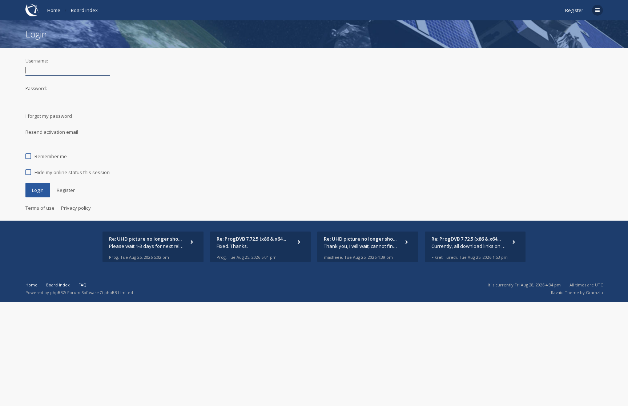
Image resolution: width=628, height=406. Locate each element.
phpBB (56, 292)
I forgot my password (48, 116)
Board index (84, 10)
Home (53, 10)
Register (574, 10)
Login (38, 190)
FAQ (82, 285)
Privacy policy (76, 208)
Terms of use (40, 208)
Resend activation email (51, 132)
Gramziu (594, 292)
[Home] (32, 10)
